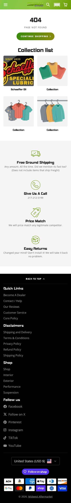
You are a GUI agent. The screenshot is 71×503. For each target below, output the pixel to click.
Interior (8, 375)
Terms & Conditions (16, 338)
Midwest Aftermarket (40, 496)
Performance (12, 387)
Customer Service (14, 312)
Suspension (11, 392)
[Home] (35, 4)
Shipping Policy (13, 355)
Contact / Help (12, 301)
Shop (6, 369)
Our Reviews (11, 307)
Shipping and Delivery (17, 332)
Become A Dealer (14, 295)
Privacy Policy (12, 344)
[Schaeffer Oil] (18, 74)
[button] (56, 5)
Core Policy (10, 318)
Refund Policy (12, 349)
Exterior (8, 381)
